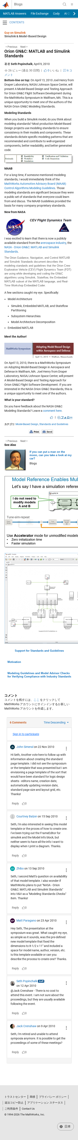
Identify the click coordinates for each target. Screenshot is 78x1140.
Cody (56, 13)
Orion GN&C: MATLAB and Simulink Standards (37, 53)
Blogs (18, 4)
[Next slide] (71, 13)
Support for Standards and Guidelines (39, 650)
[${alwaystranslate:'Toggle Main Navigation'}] (72, 4)
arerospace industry (53, 242)
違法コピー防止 (14, 1102)
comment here (52, 410)
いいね (53, 70)
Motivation (14, 662)
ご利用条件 (11, 1108)
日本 (67, 1126)
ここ (36, 699)
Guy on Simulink (15, 32)
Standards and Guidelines (53, 424)
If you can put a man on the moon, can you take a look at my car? (51, 455)
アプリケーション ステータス (45, 1102)
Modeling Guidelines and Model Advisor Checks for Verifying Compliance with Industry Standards (39, 675)
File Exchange (39, 13)
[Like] (51, 417)
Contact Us (28, 1108)
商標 (32, 1096)
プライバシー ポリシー (53, 1096)
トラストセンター (15, 1096)
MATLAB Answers (14, 13)
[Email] (47, 431)
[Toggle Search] (64, 4)
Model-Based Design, (27, 424)
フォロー (66, 417)
